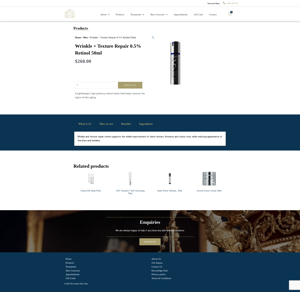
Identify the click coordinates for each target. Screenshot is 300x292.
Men (85, 37)
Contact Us (157, 266)
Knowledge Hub (160, 270)
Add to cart (130, 85)
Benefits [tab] (126, 123)
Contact (213, 14)
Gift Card (198, 14)
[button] (153, 37)
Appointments (181, 14)
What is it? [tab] (85, 123)
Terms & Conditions (161, 278)
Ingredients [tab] (146, 123)
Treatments (135, 14)
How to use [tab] (106, 123)
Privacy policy (159, 274)
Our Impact (157, 263)
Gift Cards (71, 278)
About (103, 14)
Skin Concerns (157, 14)
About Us (156, 259)
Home (78, 37)
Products (120, 14)
